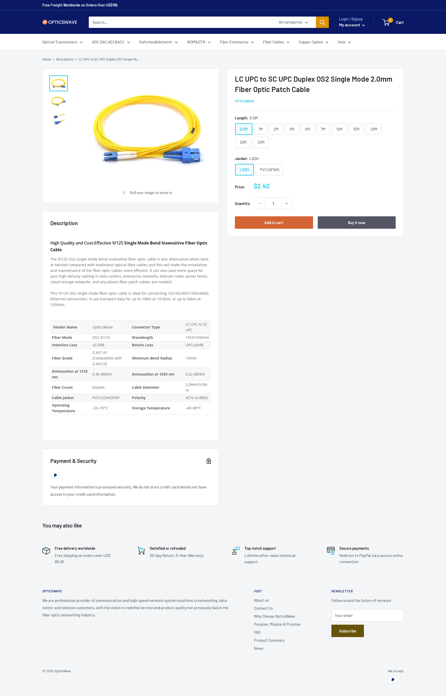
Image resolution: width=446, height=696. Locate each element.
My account (350, 24)
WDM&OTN (196, 42)
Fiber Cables (273, 42)
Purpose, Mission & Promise (277, 624)
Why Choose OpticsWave (274, 616)
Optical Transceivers (59, 42)
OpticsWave (244, 101)
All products (65, 59)
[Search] (322, 22)
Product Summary (269, 640)
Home (46, 59)
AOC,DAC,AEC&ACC (108, 42)
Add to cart (273, 222)
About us (261, 600)
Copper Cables (311, 42)
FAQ (257, 632)
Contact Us (263, 608)
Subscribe (347, 631)
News (258, 648)
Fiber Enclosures (234, 42)
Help (341, 42)
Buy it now (356, 222)
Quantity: (243, 203)
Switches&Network (155, 42)
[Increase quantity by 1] (286, 203)
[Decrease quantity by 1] (259, 203)
